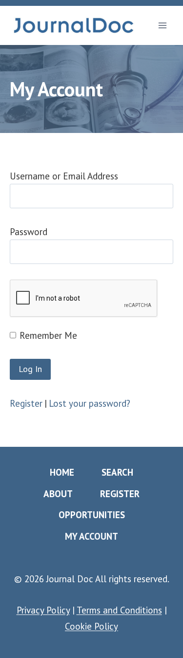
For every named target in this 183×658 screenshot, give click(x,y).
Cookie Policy (91, 626)
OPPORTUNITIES (92, 515)
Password (28, 232)
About (58, 494)
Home (62, 472)
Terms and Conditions (119, 610)
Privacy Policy (43, 610)
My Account (91, 536)
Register (26, 403)
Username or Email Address (64, 176)
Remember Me (48, 335)
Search (117, 472)
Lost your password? (89, 403)
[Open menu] (162, 25)
